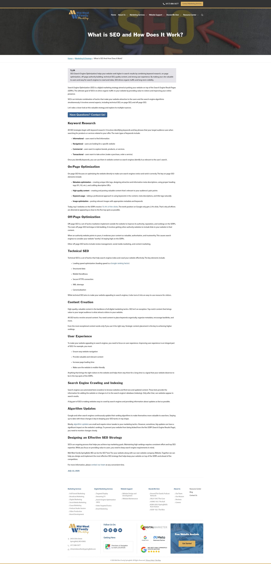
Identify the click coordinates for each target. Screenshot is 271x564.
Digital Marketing (76, 499)
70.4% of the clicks (110, 207)
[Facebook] (105, 530)
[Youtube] (120, 530)
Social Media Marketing (78, 502)
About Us (121, 15)
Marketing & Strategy (83, 59)
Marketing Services (137, 15)
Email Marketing (102, 509)
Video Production (76, 511)
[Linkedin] (110, 530)
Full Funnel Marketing (77, 494)
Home (113, 15)
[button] (202, 15)
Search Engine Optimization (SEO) (106, 501)
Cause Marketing (75, 505)
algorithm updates (81, 424)
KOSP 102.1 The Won (157, 510)
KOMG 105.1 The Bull (157, 502)
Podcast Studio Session (78, 508)
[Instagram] (115, 530)
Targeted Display (102, 494)
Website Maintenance (130, 499)
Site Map (158, 560)
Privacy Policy (150, 560)
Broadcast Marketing (77, 496)
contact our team (98, 465)
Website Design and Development (129, 495)
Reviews (178, 499)
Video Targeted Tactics (103, 506)
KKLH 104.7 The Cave (157, 499)
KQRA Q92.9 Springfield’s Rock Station (159, 506)
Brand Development (77, 514)
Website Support (155, 15)
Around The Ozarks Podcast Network (160, 495)
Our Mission (180, 496)
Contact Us (193, 495)
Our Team (179, 494)
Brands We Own (173, 15)
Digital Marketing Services (103, 489)
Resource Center (189, 15)
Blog (191, 492)
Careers (178, 502)
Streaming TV (100, 496)
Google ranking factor (120, 263)
